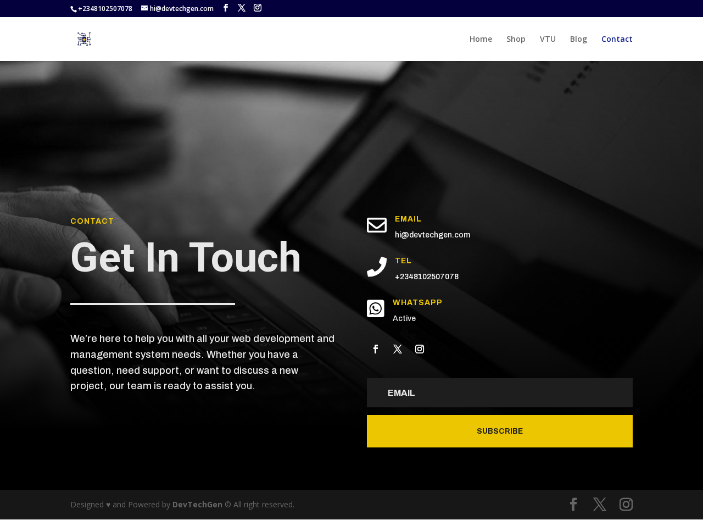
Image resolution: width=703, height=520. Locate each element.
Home (481, 39)
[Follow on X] (397, 349)
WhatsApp (418, 302)
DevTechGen (197, 504)
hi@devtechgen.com (432, 235)
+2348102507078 (427, 277)
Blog (578, 39)
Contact (617, 39)
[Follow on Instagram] (419, 349)
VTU (548, 39)
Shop (516, 39)
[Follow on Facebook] (375, 349)
